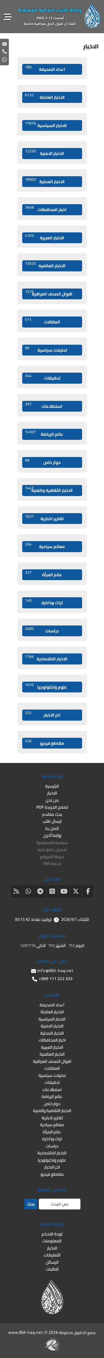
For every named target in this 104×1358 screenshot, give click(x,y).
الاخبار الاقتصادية (46, 658)
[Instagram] (52, 891)
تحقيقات (42, 377)
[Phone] (4, 51)
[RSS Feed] (16, 891)
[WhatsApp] (28, 891)
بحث (31, 1204)
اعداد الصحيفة (45, 68)
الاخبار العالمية (45, 265)
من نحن (52, 800)
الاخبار (52, 793)
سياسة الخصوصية (52, 842)
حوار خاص (43, 461)
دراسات (42, 630)
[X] (76, 891)
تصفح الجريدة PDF (52, 807)
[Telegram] (40, 891)
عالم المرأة (43, 574)
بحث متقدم (52, 814)
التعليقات (52, 1255)
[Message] (4, 44)
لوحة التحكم (52, 1234)
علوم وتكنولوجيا (46, 686)
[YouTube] (64, 891)
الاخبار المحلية (45, 181)
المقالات (42, 321)
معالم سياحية (45, 546)
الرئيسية (52, 786)
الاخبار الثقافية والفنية (49, 489)
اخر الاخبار (43, 714)
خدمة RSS (52, 864)
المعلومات (52, 1241)
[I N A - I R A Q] (92, 26)
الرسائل (52, 1262)
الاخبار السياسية (46, 124)
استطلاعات (44, 405)
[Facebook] (87, 891)
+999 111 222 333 (55, 979)
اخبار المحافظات (46, 209)
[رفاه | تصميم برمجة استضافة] (52, 1349)
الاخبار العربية (44, 237)
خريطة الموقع (52, 857)
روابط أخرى (52, 835)
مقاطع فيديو (44, 742)
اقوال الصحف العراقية (48, 293)
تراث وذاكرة (44, 602)
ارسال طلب (52, 821)
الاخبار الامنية (44, 152)
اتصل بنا (52, 828)
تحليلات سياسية (46, 349)
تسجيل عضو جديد (52, 849)
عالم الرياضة (44, 433)
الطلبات (52, 1269)
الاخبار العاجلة (45, 96)
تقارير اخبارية (44, 518)
